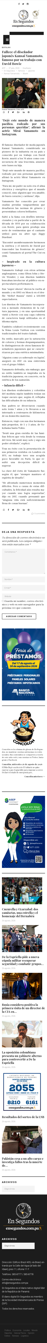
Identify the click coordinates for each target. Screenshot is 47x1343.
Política (8, 1330)
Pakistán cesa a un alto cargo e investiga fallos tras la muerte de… (22, 1162)
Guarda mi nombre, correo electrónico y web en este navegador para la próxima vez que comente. (23, 604)
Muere (25, 73)
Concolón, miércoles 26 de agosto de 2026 (22, 764)
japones (31, 71)
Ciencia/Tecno (20, 1333)
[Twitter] (23, 4)
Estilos (6, 47)
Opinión (31, 1333)
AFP (4, 68)
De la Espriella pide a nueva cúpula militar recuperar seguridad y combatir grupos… (23, 960)
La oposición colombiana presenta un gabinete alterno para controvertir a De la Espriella (22, 1057)
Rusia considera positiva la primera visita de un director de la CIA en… (23, 1008)
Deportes (8, 1333)
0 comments (39, 514)
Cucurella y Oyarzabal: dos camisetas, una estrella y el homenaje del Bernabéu (20, 912)
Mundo (35, 1330)
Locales (26, 1330)
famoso (21, 71)
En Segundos (9, 71)
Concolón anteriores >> (34, 776)
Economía (17, 1330)
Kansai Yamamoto (12, 73)
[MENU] (6, 39)
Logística (24, 1336)
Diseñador (27, 68)
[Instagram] (28, 4)
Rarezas (15, 1336)
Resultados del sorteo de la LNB (23, 1117)
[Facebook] (19, 4)
